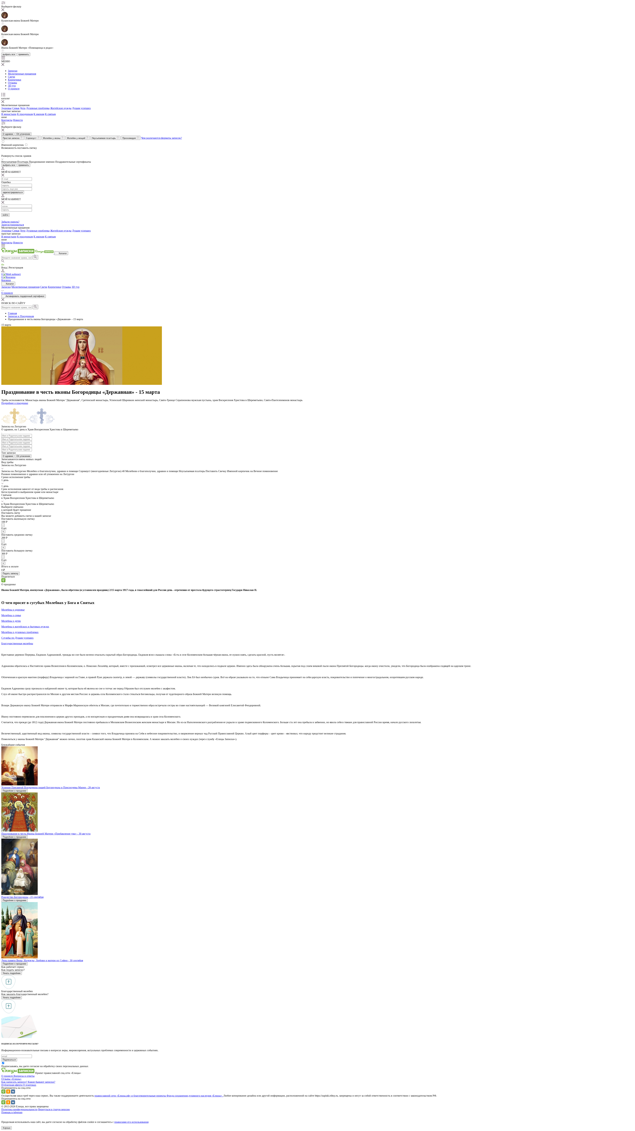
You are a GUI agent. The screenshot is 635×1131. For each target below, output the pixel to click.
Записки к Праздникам (21, 316)
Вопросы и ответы (24, 1076)
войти (5, 215)
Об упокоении (23, 134)
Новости (18, 120)
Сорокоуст (31, 138)
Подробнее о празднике (14, 403)
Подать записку (10, 573)
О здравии (8, 134)
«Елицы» (16, 1079)
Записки (12, 70)
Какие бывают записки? (41, 1082)
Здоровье (6, 108)
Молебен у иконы (52, 138)
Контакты (6, 120)
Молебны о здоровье (13, 609)
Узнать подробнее (12, 973)
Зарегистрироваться (12, 224)
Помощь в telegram (11, 1112)
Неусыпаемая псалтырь (104, 138)
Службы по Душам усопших (17, 637)
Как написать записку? (14, 1082)
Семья (15, 108)
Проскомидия (129, 138)
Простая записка (11, 138)
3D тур (12, 85)
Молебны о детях (11, 621)
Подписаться (9, 1060)
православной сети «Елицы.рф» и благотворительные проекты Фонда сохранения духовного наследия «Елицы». (158, 1095)
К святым (50, 114)
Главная (12, 313)
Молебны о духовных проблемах (20, 632)
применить (23, 54)
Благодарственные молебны (17, 643)
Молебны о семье (11, 615)
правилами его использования (131, 1122)
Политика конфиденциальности (19, 1109)
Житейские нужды (60, 108)
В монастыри (8, 114)
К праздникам (25, 114)
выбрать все (9, 54)
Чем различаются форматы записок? (161, 138)
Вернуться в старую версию (54, 1109)
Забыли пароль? (10, 221)
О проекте (14, 88)
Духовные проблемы (38, 108)
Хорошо (6, 1128)
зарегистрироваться (13, 192)
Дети (22, 108)
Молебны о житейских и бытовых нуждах (25, 626)
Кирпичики (14, 79)
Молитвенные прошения (22, 73)
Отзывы (12, 82)
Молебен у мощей (76, 138)
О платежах (29, 1084)
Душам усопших (81, 108)
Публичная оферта (12, 1084)
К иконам (39, 114)
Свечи (11, 76)
